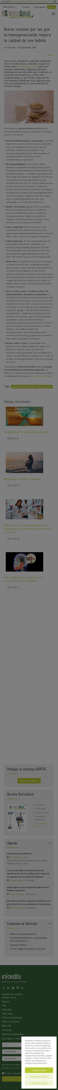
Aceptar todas (39, 1070)
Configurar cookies (39, 1083)
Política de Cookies (39, 1076)
